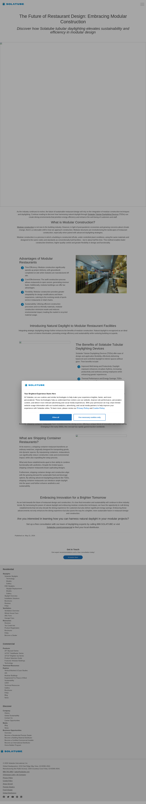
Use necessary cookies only (89, 417)
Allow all (55, 417)
